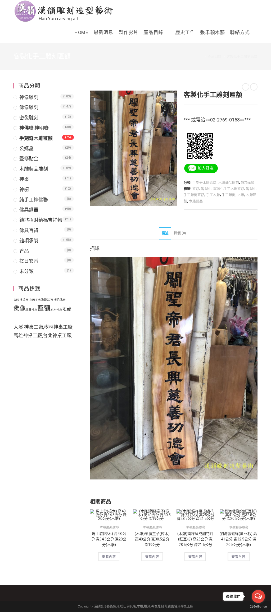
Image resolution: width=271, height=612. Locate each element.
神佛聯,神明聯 (34, 128)
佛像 (19, 308)
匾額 (195, 189)
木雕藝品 (196, 201)
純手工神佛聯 (33, 200)
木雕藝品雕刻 (228, 183)
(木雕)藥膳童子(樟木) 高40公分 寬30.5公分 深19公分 (152, 539)
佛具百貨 (28, 230)
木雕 (240, 195)
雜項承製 (248, 183)
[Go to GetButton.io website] (258, 606)
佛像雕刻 (28, 107)
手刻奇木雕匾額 (204, 183)
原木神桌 (56, 309)
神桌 (24, 179)
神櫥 (24, 189)
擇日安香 (28, 261)
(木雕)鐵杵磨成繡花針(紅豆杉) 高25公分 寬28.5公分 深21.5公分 (195, 539)
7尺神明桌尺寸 (58, 300)
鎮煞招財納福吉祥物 (40, 220)
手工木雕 (213, 195)
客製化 (206, 189)
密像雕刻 (28, 117)
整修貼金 (28, 158)
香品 (24, 251)
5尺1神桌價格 (40, 300)
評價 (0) (180, 233)
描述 (165, 233)
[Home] (201, 56)
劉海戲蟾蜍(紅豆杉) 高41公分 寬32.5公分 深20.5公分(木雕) (238, 539)
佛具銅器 (28, 210)
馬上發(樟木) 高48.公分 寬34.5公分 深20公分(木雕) (109, 539)
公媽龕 (26, 148)
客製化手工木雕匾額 (228, 189)
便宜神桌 (31, 309)
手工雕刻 (229, 195)
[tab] (165, 233)
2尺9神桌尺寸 (22, 300)
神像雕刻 (28, 97)
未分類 (26, 271)
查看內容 (109, 557)
